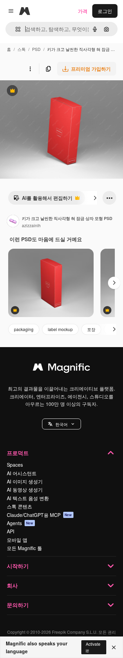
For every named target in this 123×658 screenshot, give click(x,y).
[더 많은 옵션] (30, 69)
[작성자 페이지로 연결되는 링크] (13, 222)
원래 (39, 91)
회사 (12, 585)
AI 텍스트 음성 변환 (28, 498)
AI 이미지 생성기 (25, 481)
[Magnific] (61, 369)
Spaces (15, 464)
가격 (82, 11)
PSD (36, 49)
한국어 (61, 424)
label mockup (60, 329)
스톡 (21, 49)
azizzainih (31, 225)
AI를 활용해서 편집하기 (42, 199)
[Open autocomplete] (15, 29)
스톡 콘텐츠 (19, 506)
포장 (91, 329)
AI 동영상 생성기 (25, 489)
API (10, 531)
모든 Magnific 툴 (24, 548)
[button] (61, 424)
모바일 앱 (17, 539)
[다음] (95, 198)
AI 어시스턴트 (22, 473)
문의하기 (18, 605)
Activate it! (93, 647)
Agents (20, 523)
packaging (23, 329)
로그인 (105, 11)
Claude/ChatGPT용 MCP (39, 514)
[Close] (113, 647)
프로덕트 (18, 453)
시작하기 (18, 566)
